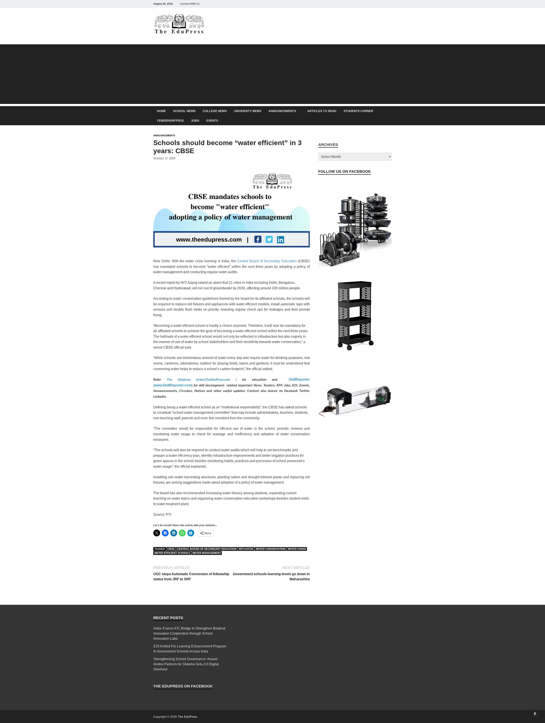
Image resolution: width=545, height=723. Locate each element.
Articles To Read (321, 111)
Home (161, 111)
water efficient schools (172, 553)
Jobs (195, 120)
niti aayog (246, 548)
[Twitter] (371, 3)
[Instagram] (365, 3)
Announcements (282, 111)
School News (184, 111)
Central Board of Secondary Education (267, 261)
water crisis (297, 548)
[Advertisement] (272, 74)
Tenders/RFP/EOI (170, 120)
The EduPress (187, 716)
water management (206, 553)
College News (215, 111)
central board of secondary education (207, 548)
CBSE (171, 548)
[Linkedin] (377, 3)
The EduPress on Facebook (183, 686)
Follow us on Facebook (344, 171)
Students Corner (358, 111)
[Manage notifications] (535, 713)
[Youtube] (383, 3)
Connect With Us (189, 3)
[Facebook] (359, 3)
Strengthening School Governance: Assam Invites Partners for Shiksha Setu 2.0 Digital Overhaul (186, 664)
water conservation (270, 548)
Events (212, 120)
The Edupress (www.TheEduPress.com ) (204, 379)
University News (247, 111)
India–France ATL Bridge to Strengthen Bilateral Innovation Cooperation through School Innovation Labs (189, 633)
